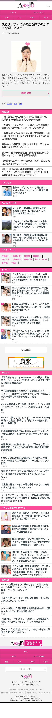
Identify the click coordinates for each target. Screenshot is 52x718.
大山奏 (9, 104)
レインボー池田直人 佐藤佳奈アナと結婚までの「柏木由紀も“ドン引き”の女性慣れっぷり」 (29, 211)
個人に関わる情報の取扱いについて (12, 693)
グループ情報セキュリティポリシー (30, 689)
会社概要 (13, 689)
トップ (26, 651)
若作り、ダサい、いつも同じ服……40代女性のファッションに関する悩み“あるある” (30, 190)
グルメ (32, 662)
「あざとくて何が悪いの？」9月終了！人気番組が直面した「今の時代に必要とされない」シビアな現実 (30, 224)
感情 (20, 104)
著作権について (32, 693)
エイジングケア (39, 657)
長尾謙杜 (6, 256)
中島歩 (14, 263)
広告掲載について (45, 693)
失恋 (15, 104)
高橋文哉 (28, 259)
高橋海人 (37, 256)
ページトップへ (26, 669)
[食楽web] (26, 368)
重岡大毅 (17, 256)
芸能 (14, 216)
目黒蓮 (27, 256)
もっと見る (26, 350)
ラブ (19, 662)
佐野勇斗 (17, 259)
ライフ (15, 196)
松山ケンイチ (41, 259)
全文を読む (26, 93)
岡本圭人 (6, 259)
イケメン (13, 657)
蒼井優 (5, 263)
